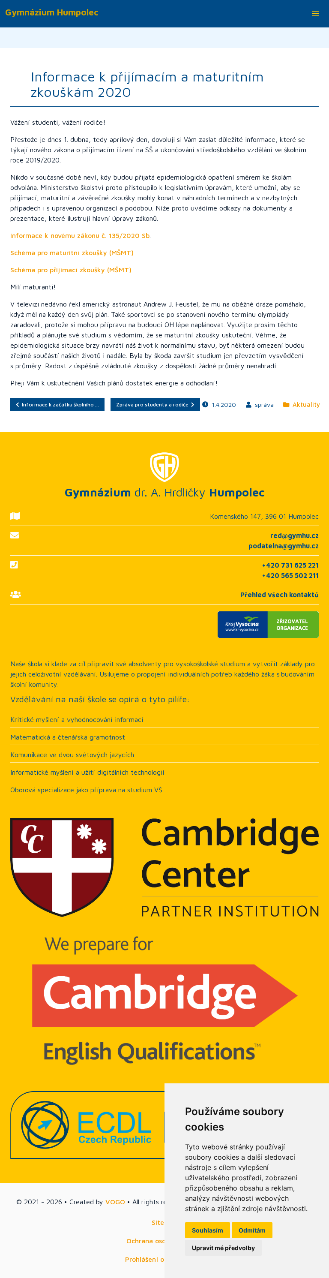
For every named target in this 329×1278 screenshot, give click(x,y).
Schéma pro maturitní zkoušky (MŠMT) (72, 252)
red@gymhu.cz (294, 535)
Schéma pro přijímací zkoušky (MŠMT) (71, 270)
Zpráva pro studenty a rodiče (153, 404)
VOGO (115, 1202)
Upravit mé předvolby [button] (223, 1247)
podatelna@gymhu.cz (283, 546)
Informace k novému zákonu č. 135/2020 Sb (80, 235)
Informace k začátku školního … (59, 404)
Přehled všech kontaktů (279, 594)
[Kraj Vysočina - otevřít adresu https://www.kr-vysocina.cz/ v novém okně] (164, 624)
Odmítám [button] (252, 1230)
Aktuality (304, 404)
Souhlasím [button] (207, 1230)
